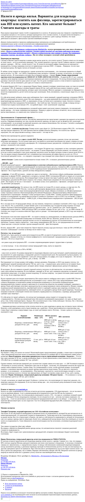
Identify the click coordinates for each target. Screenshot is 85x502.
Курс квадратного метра (13, 483)
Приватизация (41, 7)
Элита (40, 3)
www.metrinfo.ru (21, 389)
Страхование (15, 7)
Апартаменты (24, 3)
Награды (8, 489)
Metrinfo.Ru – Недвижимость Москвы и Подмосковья (50, 456)
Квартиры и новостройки (10, 3)
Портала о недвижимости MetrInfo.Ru (32, 49)
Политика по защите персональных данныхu (17, 496)
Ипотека (58, 3)
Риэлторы (49, 7)
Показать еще (5, 469)
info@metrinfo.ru (18, 478)
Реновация (11, 9)
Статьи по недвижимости (14, 485)
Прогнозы (18, 9)
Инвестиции (15, 5)
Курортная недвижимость (41, 5)
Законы (3, 5)
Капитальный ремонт (28, 7)
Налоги (8, 5)
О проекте (8, 487)
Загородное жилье (48, 3)
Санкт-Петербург (26, 5)
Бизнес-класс (33, 3)
